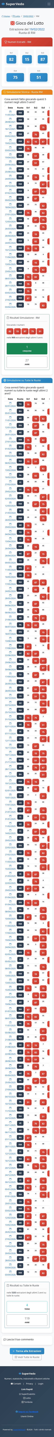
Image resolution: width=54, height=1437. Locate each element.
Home (7, 16)
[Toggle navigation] (48, 3)
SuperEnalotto (28, 1394)
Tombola (28, 1402)
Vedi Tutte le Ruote (28, 1357)
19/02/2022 (28, 16)
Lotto (17, 16)
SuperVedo (14, 4)
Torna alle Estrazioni (28, 1351)
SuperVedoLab (19, 1429)
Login (40, 1383)
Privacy (29, 1383)
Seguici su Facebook (28, 1411)
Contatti (17, 1383)
